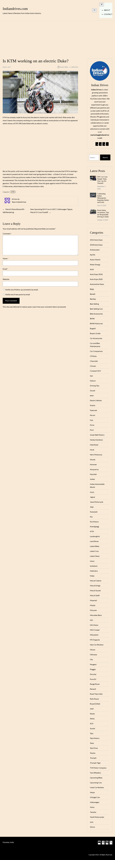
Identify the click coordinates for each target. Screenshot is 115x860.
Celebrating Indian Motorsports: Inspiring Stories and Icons (103, 198)
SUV (91, 723)
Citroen (93, 366)
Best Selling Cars (96, 309)
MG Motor (94, 625)
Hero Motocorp (96, 454)
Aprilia (92, 255)
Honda (92, 459)
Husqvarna (94, 469)
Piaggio (93, 669)
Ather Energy (95, 264)
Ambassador (95, 250)
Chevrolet (94, 361)
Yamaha (93, 812)
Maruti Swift (95, 595)
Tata (91, 733)
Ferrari (92, 415)
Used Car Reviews (97, 787)
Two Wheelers (95, 773)
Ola (91, 659)
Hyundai (93, 474)
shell (92, 709)
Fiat (91, 420)
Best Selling (94, 304)
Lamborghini (95, 536)
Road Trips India (96, 694)
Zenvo (92, 827)
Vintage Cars (95, 797)
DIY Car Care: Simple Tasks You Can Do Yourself (102, 180)
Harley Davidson (96, 440)
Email (5, 269)
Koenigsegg (94, 526)
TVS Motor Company (98, 768)
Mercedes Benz (96, 615)
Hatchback (94, 445)
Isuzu (92, 492)
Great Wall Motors (97, 435)
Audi (92, 269)
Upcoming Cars (96, 783)
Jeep (92, 507)
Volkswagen (94, 802)
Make (92, 576)
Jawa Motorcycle (96, 502)
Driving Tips (94, 386)
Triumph (93, 758)
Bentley (93, 299)
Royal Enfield (95, 704)
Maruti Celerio (95, 581)
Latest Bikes (94, 546)
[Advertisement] (57, 38)
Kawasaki (93, 512)
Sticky (92, 718)
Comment (7, 233)
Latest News (95, 556)
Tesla (92, 743)
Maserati (93, 600)
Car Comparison (96, 351)
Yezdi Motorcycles (97, 817)
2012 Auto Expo (96, 240)
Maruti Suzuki (95, 590)
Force (92, 425)
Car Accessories (96, 338)
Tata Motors (94, 738)
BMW (92, 318)
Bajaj (92, 289)
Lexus (92, 561)
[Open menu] (94, 10)
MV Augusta (95, 640)
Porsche (93, 674)
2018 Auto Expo (96, 245)
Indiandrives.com (15, 9)
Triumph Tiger (95, 763)
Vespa (92, 792)
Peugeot (93, 664)
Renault (93, 689)
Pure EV (93, 679)
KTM (12, 192)
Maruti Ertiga (95, 585)
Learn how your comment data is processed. (49, 307)
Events (92, 405)
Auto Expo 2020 (96, 279)
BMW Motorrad (96, 323)
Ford (92, 430)
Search (105, 157)
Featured (93, 410)
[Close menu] (101, 4)
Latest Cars (94, 551)
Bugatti (93, 328)
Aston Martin (95, 259)
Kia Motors (94, 522)
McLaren (93, 610)
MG (91, 620)
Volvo (92, 807)
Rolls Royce (94, 699)
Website (6, 279)
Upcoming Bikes (96, 778)
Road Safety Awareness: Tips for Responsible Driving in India (103, 213)
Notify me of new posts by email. (17, 294)
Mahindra (94, 571)
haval (92, 450)
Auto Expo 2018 (96, 274)
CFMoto (93, 356)
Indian (92, 479)
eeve (92, 395)
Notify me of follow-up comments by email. (21, 290)
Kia (91, 517)
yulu (91, 822)
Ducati (92, 390)
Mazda (92, 605)
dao (91, 376)
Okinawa (93, 654)
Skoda (92, 714)
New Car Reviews (96, 645)
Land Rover (94, 541)
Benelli (92, 294)
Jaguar (92, 497)
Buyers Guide (95, 333)
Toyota (92, 753)
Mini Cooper (95, 630)
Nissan (92, 650)
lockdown (93, 566)
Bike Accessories (96, 314)
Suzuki (92, 728)
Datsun (93, 381)
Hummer (93, 464)
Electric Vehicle (96, 400)
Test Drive (94, 748)
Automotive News (97, 284)
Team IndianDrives (19, 202)
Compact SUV (95, 371)
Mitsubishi (94, 635)
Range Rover (95, 684)
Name (5, 258)
